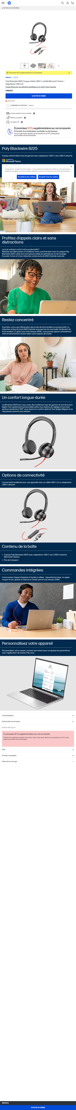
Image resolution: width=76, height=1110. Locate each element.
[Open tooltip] (34, 113)
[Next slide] (59, 66)
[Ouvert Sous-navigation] (3, 3)
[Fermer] (71, 166)
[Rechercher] (62, 3)
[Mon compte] (68, 3)
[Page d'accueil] (9, 3)
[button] (39, 73)
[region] (38, 173)
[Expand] (38, 40)
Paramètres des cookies (27, 177)
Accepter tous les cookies (48, 177)
